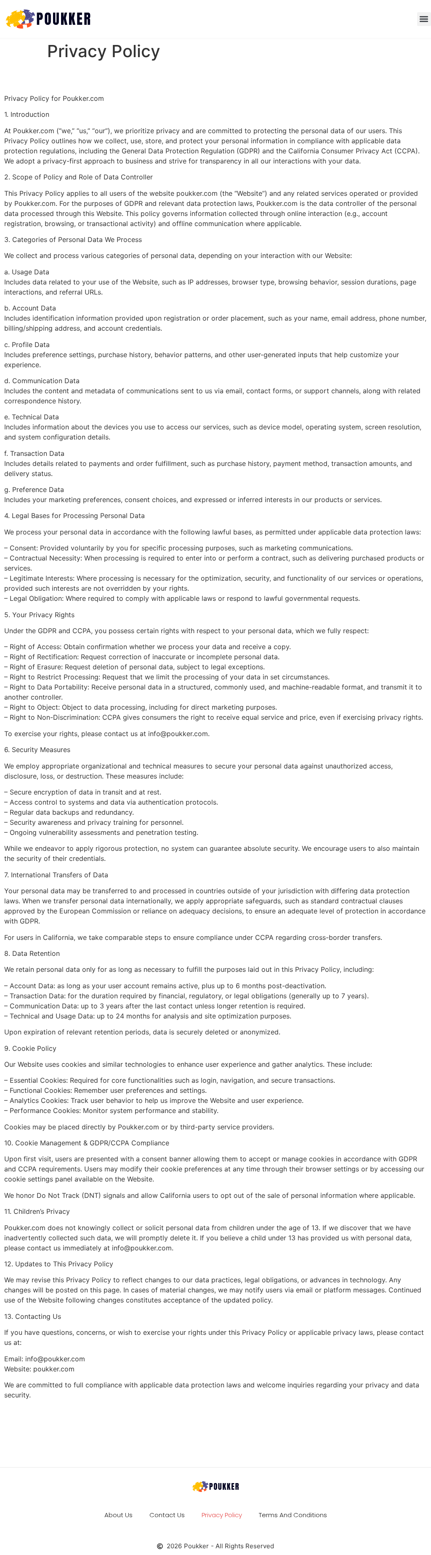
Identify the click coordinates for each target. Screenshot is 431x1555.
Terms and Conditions (293, 1514)
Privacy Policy (222, 1514)
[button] (424, 19)
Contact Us (167, 1514)
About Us (118, 1514)
